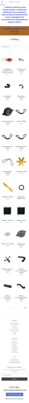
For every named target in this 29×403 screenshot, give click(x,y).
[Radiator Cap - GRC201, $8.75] (21, 234)
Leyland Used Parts (14, 323)
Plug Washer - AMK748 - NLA (21, 197)
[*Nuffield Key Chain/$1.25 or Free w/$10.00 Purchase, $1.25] (8, 59)
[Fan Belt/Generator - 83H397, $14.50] (21, 137)
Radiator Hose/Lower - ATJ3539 (8, 297)
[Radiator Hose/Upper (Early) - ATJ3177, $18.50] (21, 286)
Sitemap (14, 334)
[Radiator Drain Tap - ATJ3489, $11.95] (8, 259)
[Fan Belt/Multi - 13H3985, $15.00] (8, 162)
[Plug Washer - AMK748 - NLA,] (21, 187)
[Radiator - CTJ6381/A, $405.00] (8, 211)
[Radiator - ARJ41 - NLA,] (21, 211)
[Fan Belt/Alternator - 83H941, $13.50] (8, 137)
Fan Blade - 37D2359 (7, 197)
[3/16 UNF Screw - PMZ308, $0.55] (21, 59)
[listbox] (11, 47)
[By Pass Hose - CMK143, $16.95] (21, 86)
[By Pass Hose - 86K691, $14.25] (8, 86)
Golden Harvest (14, 342)
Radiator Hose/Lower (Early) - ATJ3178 (21, 270)
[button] (14, 394)
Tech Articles (14, 352)
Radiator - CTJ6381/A (7, 220)
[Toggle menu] (2, 2)
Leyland (14, 341)
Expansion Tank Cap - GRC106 (8, 122)
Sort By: (4, 46)
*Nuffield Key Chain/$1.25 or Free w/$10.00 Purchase (7, 71)
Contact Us (14, 327)
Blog (14, 332)
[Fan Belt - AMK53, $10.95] (21, 112)
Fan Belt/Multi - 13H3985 (7, 172)
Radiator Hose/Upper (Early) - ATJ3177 (21, 297)
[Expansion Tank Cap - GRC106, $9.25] (8, 112)
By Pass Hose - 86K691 (8, 97)
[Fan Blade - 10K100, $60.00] (21, 162)
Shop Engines (14, 347)
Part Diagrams (14, 324)
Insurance (14, 350)
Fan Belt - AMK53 (21, 121)
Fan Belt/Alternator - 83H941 (8, 147)
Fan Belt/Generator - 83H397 (21, 147)
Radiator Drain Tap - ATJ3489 (7, 270)
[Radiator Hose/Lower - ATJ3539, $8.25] (8, 286)
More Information (14, 331)
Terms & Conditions (14, 329)
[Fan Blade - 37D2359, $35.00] (8, 187)
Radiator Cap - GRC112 (8, 244)
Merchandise (14, 349)
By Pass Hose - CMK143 (21, 97)
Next (25, 307)
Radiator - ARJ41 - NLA (21, 221)
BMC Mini (14, 346)
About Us (14, 326)
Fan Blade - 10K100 (21, 171)
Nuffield (14, 344)
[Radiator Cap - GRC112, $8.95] (8, 234)
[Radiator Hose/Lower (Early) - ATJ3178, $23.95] (21, 259)
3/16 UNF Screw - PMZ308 (21, 70)
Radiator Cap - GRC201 (21, 244)
